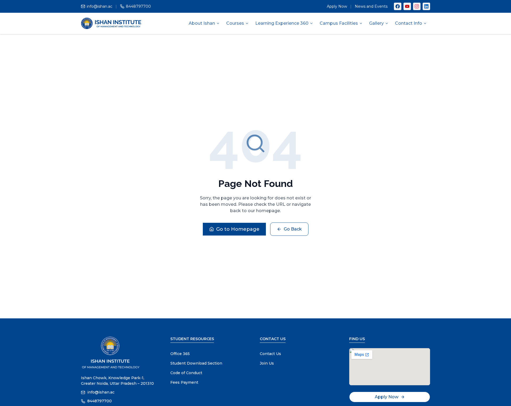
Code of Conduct (186, 372)
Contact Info (408, 23)
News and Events (371, 6)
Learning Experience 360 (281, 23)
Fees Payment (184, 382)
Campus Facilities (339, 23)
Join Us (267, 363)
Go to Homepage (237, 229)
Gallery (376, 23)
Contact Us (270, 353)
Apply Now (337, 6)
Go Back (293, 229)
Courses (235, 23)
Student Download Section (196, 363)
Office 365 (180, 353)
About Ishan (202, 23)
